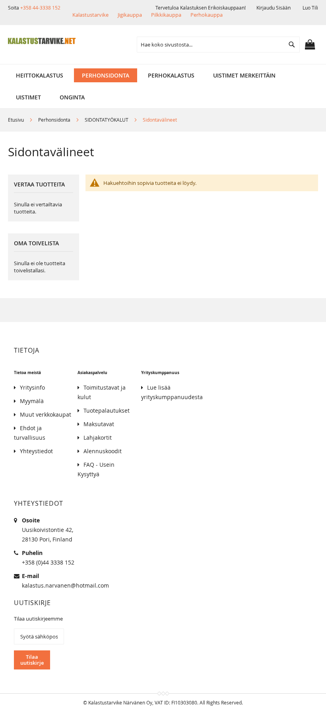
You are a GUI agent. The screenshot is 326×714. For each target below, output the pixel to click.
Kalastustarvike (90, 14)
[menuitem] (39, 75)
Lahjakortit (97, 437)
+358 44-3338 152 (40, 7)
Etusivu (16, 119)
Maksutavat (98, 424)
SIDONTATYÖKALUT (107, 119)
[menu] (163, 75)
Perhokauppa (206, 14)
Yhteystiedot (36, 451)
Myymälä (32, 401)
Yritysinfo (32, 387)
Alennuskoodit (102, 451)
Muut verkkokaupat (45, 414)
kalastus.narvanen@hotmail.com (65, 585)
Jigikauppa (130, 14)
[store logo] (42, 41)
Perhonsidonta (55, 119)
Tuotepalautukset (106, 410)
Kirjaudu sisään (273, 7)
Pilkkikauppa (166, 14)
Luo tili (310, 7)
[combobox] (218, 44)
